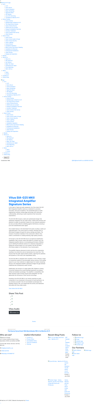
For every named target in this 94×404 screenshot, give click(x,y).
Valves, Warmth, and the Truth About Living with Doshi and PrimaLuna (67, 386)
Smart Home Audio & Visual (13, 39)
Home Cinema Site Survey (12, 32)
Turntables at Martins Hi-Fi (12, 17)
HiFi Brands (8, 14)
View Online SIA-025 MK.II (15, 288)
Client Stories (9, 34)
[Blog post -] (56, 338)
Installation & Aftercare (11, 49)
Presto (27, 400)
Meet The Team (10, 64)
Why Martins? (9, 60)
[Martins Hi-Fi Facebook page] (79, 337)
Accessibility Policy (32, 340)
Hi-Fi (4, 4)
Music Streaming (10, 11)
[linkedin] (12, 302)
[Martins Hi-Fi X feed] (77, 339)
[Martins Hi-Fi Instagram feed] (79, 342)
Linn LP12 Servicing (11, 16)
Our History (8, 62)
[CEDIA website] (87, 350)
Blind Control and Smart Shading (14, 47)
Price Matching (9, 67)
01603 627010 (89, 160)
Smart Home (6, 35)
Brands (4, 55)
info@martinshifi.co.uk (79, 160)
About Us (5, 57)
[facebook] (12, 296)
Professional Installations (12, 50)
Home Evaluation (10, 9)
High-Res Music (10, 12)
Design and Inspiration (11, 54)
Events (7, 74)
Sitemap (29, 344)
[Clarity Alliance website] (77, 351)
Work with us (9, 69)
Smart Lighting (9, 42)
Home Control (9, 44)
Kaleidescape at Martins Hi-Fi (13, 22)
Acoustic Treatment (11, 30)
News (4, 70)
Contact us (5, 75)
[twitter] (12, 299)
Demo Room (9, 7)
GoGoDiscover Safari (11, 65)
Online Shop (6, 77)
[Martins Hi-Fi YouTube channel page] (79, 344)
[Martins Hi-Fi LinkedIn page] (79, 341)
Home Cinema (6, 19)
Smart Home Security (11, 40)
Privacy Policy (30, 339)
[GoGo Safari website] (77, 354)
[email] (12, 305)
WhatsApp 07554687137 (7, 353)
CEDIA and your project (12, 27)
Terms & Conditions (32, 342)
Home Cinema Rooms (11, 26)
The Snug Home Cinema (12, 24)
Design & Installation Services (13, 29)
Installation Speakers (11, 45)
